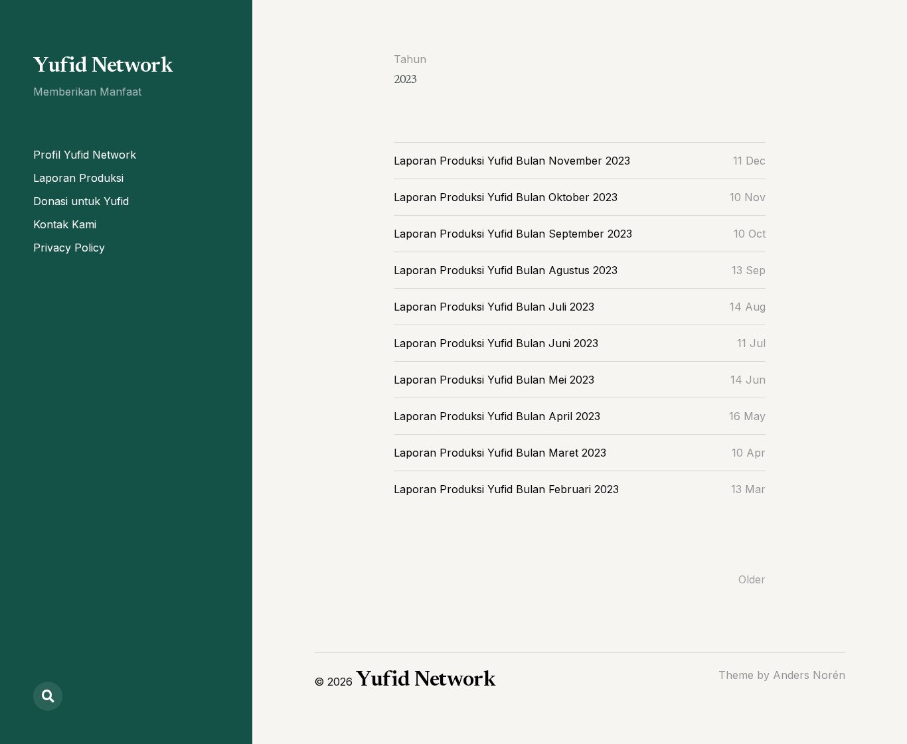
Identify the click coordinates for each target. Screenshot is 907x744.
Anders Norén (809, 675)
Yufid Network (103, 66)
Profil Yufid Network (84, 154)
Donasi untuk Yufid (81, 201)
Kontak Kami (64, 224)
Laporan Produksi (78, 178)
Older (752, 579)
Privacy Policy (69, 247)
